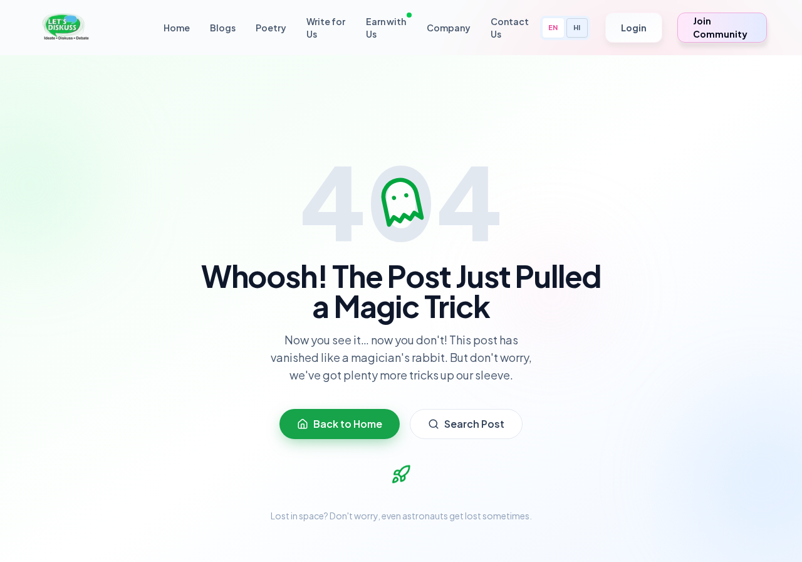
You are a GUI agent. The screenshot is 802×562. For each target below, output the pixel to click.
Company (449, 27)
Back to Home (347, 423)
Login (634, 27)
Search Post (474, 423)
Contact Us (510, 28)
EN (553, 27)
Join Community (720, 27)
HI (576, 27)
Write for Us (325, 28)
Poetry (271, 27)
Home (177, 27)
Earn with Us (386, 28)
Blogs (223, 27)
